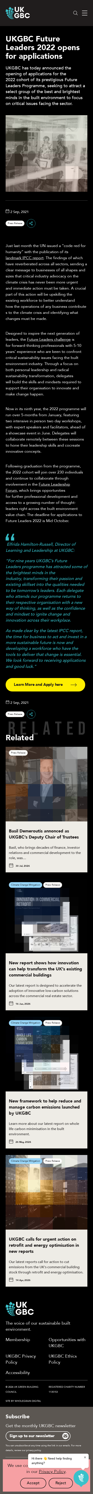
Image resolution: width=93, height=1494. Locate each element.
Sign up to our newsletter (32, 1436)
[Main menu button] (85, 13)
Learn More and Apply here (38, 684)
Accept (36, 1484)
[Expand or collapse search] (75, 13)
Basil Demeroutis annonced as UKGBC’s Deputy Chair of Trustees (44, 834)
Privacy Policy (52, 1471)
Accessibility (18, 1373)
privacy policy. (33, 1450)
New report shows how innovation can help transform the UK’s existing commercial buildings (45, 969)
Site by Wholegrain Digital (23, 1401)
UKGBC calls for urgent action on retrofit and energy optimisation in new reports (44, 1245)
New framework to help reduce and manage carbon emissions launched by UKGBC (45, 1107)
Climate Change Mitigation (25, 884)
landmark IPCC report (24, 258)
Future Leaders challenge (49, 339)
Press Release (15, 223)
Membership (18, 1340)
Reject (64, 1484)
